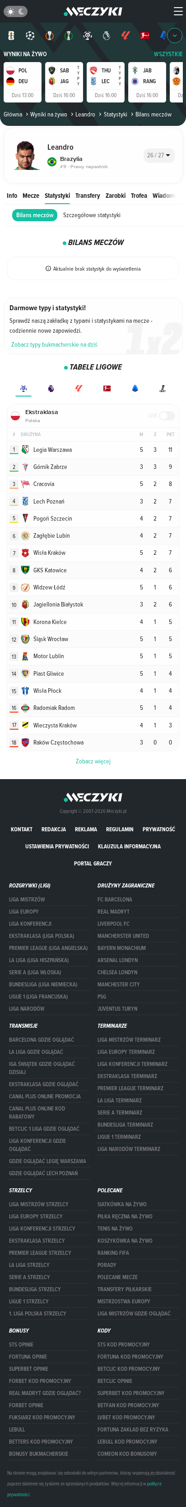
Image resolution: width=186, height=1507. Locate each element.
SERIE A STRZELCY (29, 1277)
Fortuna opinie (28, 1356)
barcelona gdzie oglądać (41, 1039)
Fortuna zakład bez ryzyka (133, 1429)
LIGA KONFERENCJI (30, 923)
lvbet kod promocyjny (126, 1417)
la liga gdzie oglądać (36, 1052)
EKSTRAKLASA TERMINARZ (127, 1076)
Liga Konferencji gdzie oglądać (37, 1145)
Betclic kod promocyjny (129, 1369)
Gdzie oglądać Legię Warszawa (47, 1161)
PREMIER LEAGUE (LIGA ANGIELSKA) (48, 948)
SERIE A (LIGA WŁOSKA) (35, 972)
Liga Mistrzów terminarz (129, 1039)
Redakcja (54, 829)
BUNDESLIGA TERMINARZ (125, 1124)
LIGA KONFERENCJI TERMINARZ (132, 1064)
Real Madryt (114, 911)
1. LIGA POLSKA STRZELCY (37, 1313)
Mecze (31, 195)
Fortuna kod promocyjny (130, 1356)
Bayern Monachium (122, 948)
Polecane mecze (118, 1277)
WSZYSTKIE (168, 54)
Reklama (86, 829)
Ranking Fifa (113, 1253)
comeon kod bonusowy (127, 1454)
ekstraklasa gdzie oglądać (44, 1084)
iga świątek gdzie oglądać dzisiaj (42, 1068)
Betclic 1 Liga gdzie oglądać (44, 1128)
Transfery (87, 195)
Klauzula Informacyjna (129, 846)
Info (12, 195)
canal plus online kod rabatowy (37, 1112)
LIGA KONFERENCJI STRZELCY (42, 1228)
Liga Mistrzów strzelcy (39, 1204)
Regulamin (120, 829)
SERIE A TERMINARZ (120, 1112)
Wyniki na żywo (25, 54)
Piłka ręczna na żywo (125, 1216)
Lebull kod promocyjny (128, 1441)
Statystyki (115, 114)
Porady (107, 1265)
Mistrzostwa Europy (124, 1301)
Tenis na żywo (115, 1228)
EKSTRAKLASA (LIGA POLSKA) (41, 936)
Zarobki (116, 195)
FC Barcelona (115, 899)
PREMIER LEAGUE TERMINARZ (130, 1088)
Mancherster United (123, 936)
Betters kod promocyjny (41, 1441)
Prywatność (159, 829)
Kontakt (22, 829)
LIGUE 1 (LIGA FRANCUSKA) (38, 996)
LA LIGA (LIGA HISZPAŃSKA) (39, 960)
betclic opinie (115, 1381)
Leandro (85, 114)
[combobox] (159, 155)
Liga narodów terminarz (129, 1149)
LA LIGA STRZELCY (29, 1265)
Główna (13, 114)
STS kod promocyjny (124, 1344)
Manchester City (119, 984)
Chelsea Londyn (117, 972)
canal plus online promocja (45, 1096)
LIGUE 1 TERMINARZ (119, 1137)
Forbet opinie (26, 1405)
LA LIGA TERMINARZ (120, 1100)
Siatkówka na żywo (122, 1204)
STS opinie (21, 1344)
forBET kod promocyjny (40, 1381)
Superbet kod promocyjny (131, 1393)
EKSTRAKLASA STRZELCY (37, 1240)
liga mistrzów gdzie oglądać (134, 1313)
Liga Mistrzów (27, 899)
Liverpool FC (114, 923)
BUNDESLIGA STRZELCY (35, 1289)
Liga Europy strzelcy (36, 1216)
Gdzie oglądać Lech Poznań (43, 1173)
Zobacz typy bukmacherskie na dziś (54, 344)
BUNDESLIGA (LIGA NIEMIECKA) (43, 984)
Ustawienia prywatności (57, 846)
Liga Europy (24, 911)
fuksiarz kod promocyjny (42, 1417)
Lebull (17, 1429)
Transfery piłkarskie (125, 1289)
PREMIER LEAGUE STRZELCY (40, 1253)
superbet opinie (28, 1369)
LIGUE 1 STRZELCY (29, 1301)
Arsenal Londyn (118, 960)
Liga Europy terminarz (126, 1052)
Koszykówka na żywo (125, 1240)
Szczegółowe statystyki (92, 214)
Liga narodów (26, 1008)
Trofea (139, 195)
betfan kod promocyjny (128, 1405)
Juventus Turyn (117, 1008)
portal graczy (93, 863)
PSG (102, 996)
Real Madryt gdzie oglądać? (45, 1393)
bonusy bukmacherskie (38, 1454)
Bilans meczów (34, 215)
